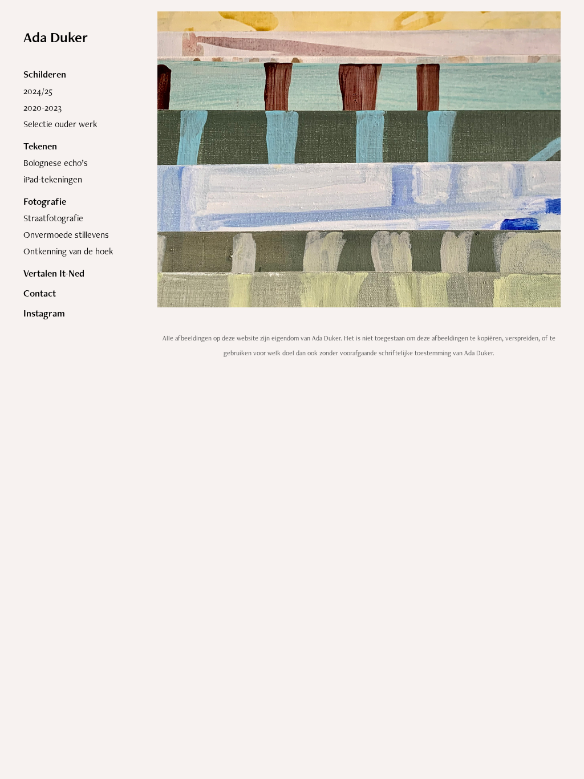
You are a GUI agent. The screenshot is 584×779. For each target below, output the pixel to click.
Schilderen (44, 74)
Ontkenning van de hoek (68, 251)
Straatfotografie (53, 218)
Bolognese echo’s (55, 163)
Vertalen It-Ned (53, 273)
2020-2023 (42, 107)
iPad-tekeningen (52, 179)
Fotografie (44, 201)
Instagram (44, 313)
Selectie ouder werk (60, 124)
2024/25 (37, 91)
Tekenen (40, 146)
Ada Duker (55, 37)
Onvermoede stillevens (66, 235)
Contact (39, 293)
